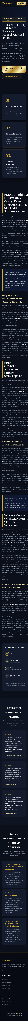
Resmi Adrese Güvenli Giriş (13, 69)
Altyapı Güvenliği (6, 982)
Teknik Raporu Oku (12, 76)
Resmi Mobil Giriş (6, 1001)
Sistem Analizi (5, 979)
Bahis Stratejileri (6, 985)
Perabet (8, 3)
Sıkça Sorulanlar (6, 988)
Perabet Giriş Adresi (7, 998)
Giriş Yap (21, 3)
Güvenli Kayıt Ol (6, 1004)
